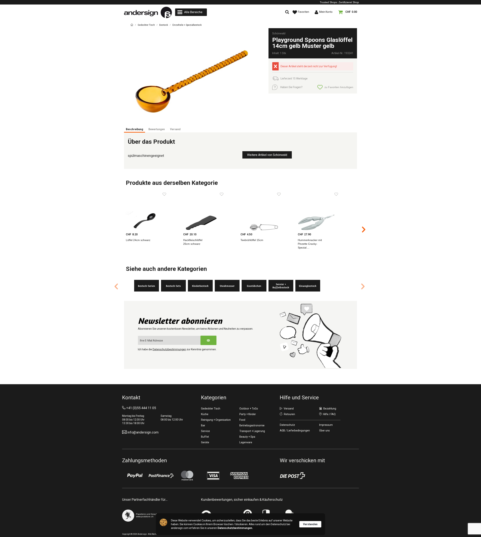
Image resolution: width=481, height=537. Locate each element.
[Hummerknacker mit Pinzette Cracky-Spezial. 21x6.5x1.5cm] (324, 210)
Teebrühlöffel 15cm (251, 240)
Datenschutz (287, 424)
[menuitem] (191, 12)
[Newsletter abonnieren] (208, 340)
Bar (203, 425)
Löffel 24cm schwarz (138, 240)
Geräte (205, 442)
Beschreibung (134, 129)
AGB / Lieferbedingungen (295, 430)
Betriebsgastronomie (252, 425)
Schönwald (278, 33)
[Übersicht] (132, 25)
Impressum (326, 424)
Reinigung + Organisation (216, 419)
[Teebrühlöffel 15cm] (267, 210)
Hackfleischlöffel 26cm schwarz (192, 242)
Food (242, 419)
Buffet (205, 436)
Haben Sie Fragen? (291, 87)
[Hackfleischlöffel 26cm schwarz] (210, 210)
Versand (175, 129)
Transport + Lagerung (252, 431)
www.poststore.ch (145, 516)
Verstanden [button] (310, 524)
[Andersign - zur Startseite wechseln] (148, 12)
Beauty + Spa (247, 436)
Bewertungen (156, 129)
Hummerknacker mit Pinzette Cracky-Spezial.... (310, 244)
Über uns (324, 430)
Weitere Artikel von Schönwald (267, 155)
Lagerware (245, 442)
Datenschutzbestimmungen (169, 349)
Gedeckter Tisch (210, 408)
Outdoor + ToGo (248, 408)
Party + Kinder (247, 414)
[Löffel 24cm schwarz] (152, 210)
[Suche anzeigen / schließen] (255, 12)
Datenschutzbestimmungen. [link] (235, 527)
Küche (204, 414)
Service (205, 431)
